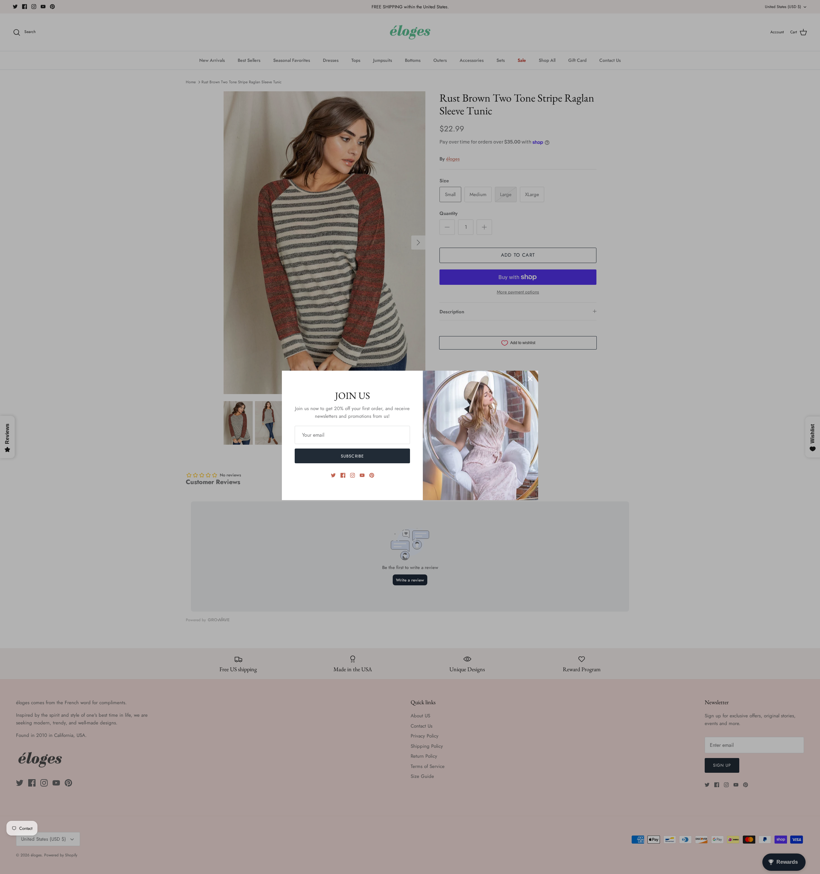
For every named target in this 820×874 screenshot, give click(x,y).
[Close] (530, 379)
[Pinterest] (371, 475)
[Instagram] (352, 475)
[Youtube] (362, 475)
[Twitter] (333, 475)
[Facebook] (342, 475)
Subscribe (352, 456)
